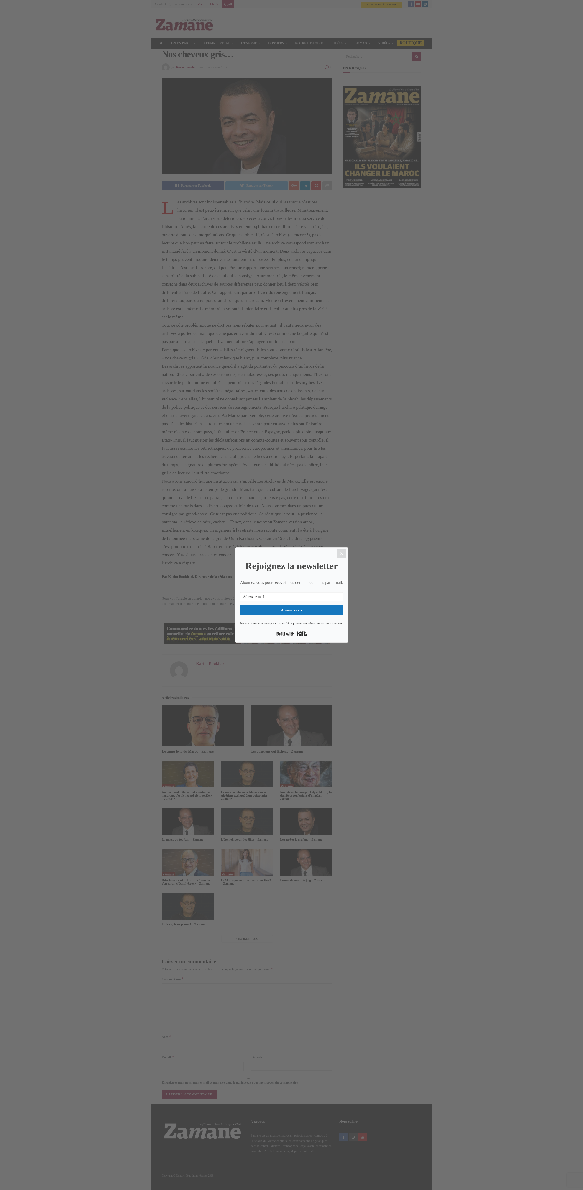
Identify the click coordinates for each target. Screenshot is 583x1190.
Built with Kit (291, 634)
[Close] (341, 553)
